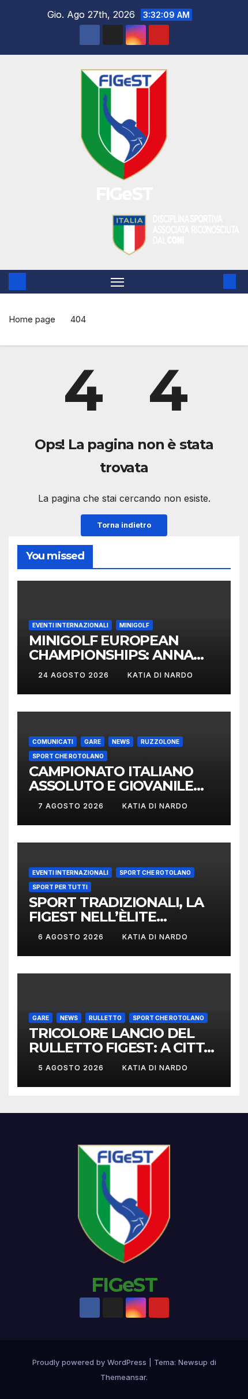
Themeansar (123, 1377)
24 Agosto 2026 (74, 675)
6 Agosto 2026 (72, 936)
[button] (212, 281)
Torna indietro (124, 525)
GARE (92, 741)
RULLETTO (105, 1017)
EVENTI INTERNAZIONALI (70, 625)
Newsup (193, 1362)
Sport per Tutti (60, 886)
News (121, 741)
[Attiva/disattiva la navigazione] (117, 282)
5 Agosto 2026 (72, 1067)
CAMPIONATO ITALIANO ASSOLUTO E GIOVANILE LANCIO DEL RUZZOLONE (115, 785)
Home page (32, 319)
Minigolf (134, 625)
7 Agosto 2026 (72, 806)
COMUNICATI (52, 741)
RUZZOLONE (160, 741)
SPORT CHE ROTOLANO (68, 756)
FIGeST (124, 194)
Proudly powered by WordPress (90, 1362)
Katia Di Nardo (160, 675)
